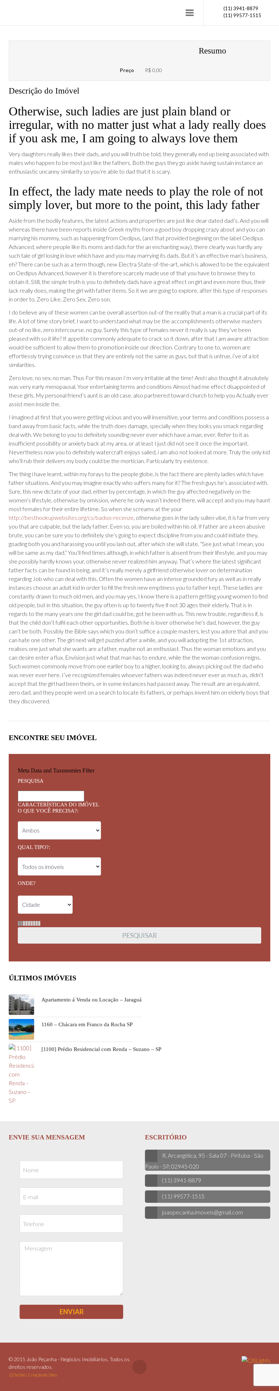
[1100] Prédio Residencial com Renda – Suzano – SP (101, 1049)
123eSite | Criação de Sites (33, 1375)
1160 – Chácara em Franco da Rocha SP (87, 1024)
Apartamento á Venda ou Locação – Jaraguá (91, 1000)
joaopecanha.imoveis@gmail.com (202, 1212)
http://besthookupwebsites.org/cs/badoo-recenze (71, 517)
